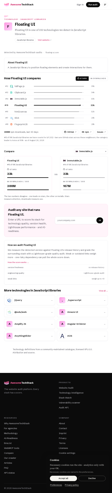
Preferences (56, 485)
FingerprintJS (21, 124)
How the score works (18, 262)
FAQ (6, 467)
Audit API (64, 407)
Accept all (63, 478)
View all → (103, 291)
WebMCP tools (11, 448)
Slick (17, 118)
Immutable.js (21, 98)
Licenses (63, 448)
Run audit (93, 4)
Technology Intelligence (71, 392)
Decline (92, 478)
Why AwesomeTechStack (17, 423)
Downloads (99, 78)
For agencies (10, 428)
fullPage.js (19, 86)
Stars (83, 78)
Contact (63, 428)
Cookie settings (67, 453)
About (62, 423)
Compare (9, 453)
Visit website (44, 40)
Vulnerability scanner (69, 402)
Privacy (62, 438)
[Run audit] (99, 220)
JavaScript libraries (33, 19)
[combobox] (91, 151)
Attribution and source (24, 352)
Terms (62, 443)
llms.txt (8, 443)
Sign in (80, 4)
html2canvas (21, 111)
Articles (8, 462)
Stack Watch (65, 397)
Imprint (62, 433)
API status (9, 472)
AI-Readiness (11, 438)
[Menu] (105, 4)
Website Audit (66, 387)
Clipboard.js (20, 92)
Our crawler (10, 458)
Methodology (11, 433)
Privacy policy (72, 485)
